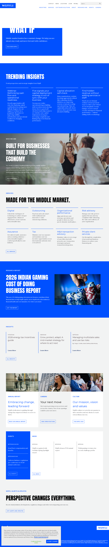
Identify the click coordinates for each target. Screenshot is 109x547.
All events (12, 473)
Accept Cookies (52, 541)
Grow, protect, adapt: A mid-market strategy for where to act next (52, 340)
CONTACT (51, 3)
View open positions (48, 421)
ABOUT (74, 7)
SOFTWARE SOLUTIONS (63, 7)
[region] (31, 536)
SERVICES (51, 7)
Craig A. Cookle (78, 343)
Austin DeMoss (87, 343)
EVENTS (91, 7)
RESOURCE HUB (82, 7)
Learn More (12, 350)
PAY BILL (76, 3)
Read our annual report (17, 421)
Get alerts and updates (15, 511)
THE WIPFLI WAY (79, 421)
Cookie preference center (36, 542)
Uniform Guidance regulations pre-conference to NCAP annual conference (18, 462)
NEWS (57, 3)
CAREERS (98, 7)
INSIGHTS (9, 327)
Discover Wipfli (12, 46)
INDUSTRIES (42, 7)
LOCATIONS (63, 3)
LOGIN (70, 3)
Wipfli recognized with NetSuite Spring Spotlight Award (40, 450)
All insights (11, 359)
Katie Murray (94, 343)
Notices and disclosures (41, 537)
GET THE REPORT (12, 307)
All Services (11, 251)
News (34, 436)
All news (36, 474)
